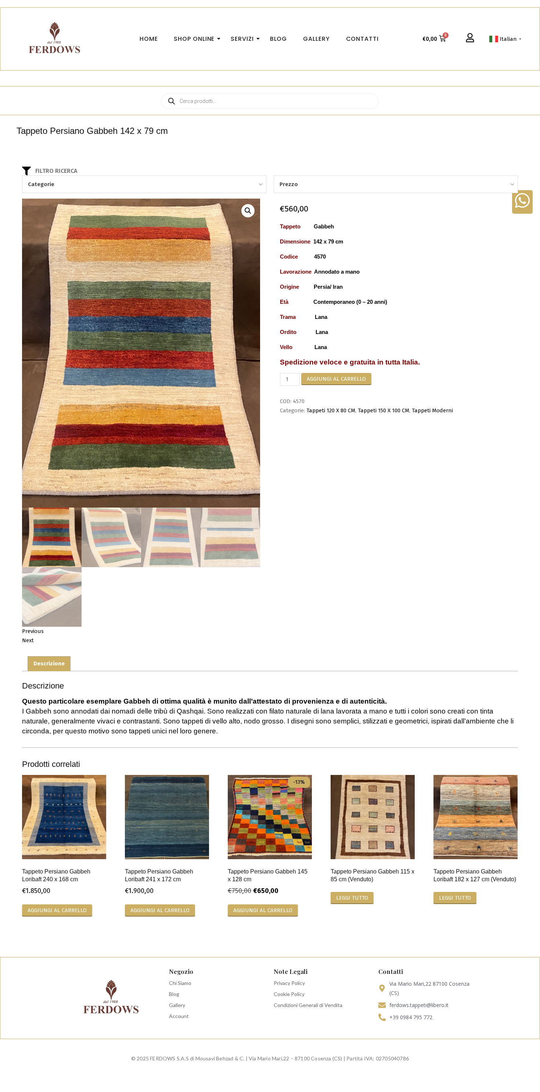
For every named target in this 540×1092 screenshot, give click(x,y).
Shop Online (194, 39)
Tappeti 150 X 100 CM (383, 410)
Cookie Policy (289, 994)
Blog (174, 994)
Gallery (177, 1005)
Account (179, 1016)
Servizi (242, 39)
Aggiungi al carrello (336, 379)
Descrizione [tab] (49, 663)
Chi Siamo (180, 983)
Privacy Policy (289, 983)
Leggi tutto (352, 897)
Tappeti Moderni (432, 410)
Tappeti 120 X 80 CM (330, 410)
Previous (33, 631)
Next (28, 640)
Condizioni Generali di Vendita (308, 1005)
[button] (248, 210)
